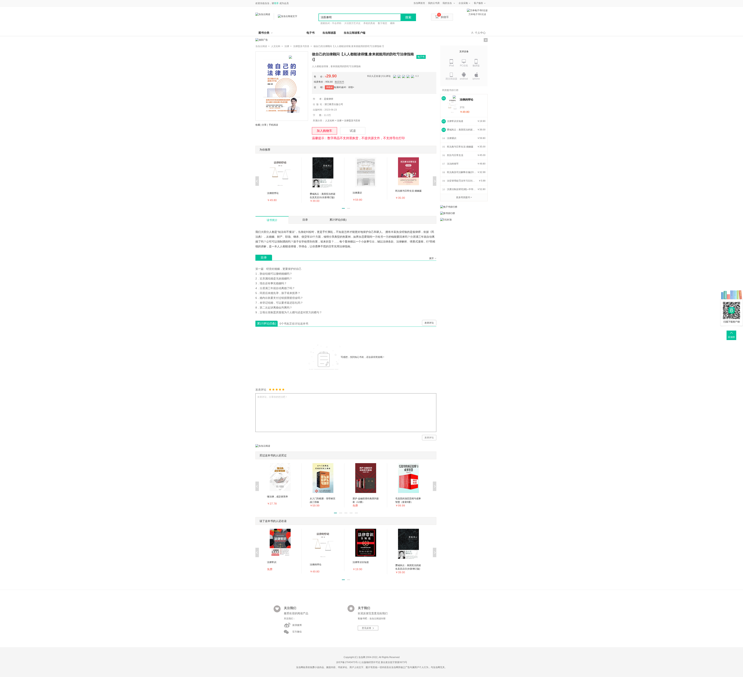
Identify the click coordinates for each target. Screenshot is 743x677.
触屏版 (476, 65)
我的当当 (447, 3)
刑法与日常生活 (455, 155)
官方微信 (297, 631)
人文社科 (329, 120)
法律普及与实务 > (302, 46)
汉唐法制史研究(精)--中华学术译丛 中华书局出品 (461, 189)
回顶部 (731, 337)
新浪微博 (297, 625)
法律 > (288, 46)
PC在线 (464, 65)
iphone (476, 78)
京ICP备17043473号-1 (348, 662)
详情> (351, 87)
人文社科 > (277, 46)
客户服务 (478, 3)
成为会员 (284, 3)
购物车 (443, 17)
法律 (339, 120)
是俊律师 (328, 99)
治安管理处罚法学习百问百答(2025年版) (461, 180)
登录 (276, 3)
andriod (464, 78)
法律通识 (451, 138)
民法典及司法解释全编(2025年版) (461, 172)
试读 (353, 130)
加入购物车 (324, 130)
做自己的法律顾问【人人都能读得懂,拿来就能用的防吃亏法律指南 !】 (349, 46)
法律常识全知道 (455, 121)
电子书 (310, 32)
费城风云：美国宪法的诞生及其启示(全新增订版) (461, 129)
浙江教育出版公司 (333, 104)
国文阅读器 (451, 78)
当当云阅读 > (262, 46)
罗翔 (462, 107)
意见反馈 (366, 628)
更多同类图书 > (464, 197)
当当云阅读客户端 (354, 32)
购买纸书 (339, 82)
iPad (451, 65)
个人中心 (480, 32)
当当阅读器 (329, 32)
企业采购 (463, 3)
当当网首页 (419, 3)
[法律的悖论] (452, 105)
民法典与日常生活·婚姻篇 (460, 146)
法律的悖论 (466, 99)
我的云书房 (434, 3)
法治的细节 (453, 163)
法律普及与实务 (352, 120)
